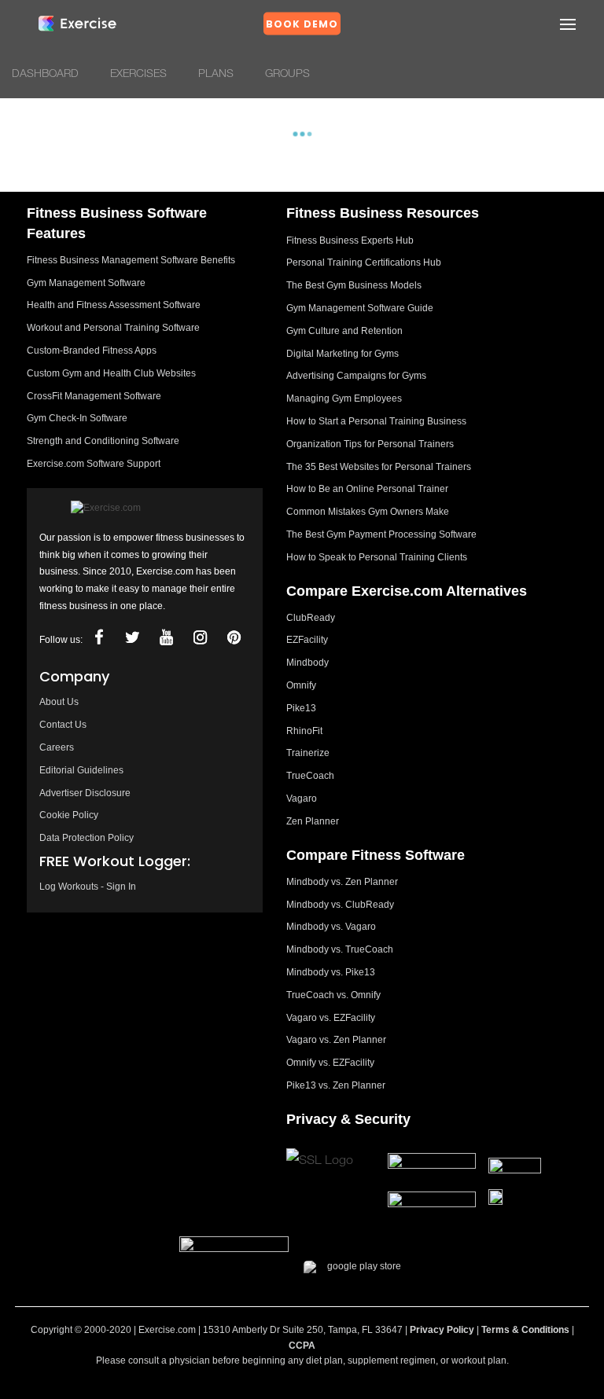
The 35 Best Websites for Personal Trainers (378, 466)
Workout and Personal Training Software (113, 327)
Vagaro (301, 798)
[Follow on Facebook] (98, 638)
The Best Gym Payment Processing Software (381, 534)
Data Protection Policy (86, 837)
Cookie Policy (68, 815)
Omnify (301, 685)
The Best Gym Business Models (354, 285)
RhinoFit (304, 730)
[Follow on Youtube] (166, 638)
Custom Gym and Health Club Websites (111, 373)
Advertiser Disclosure (85, 793)
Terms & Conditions (525, 1329)
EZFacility (307, 639)
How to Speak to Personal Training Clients (376, 557)
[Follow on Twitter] (132, 638)
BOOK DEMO (302, 24)
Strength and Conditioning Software (103, 440)
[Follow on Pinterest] (233, 638)
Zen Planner (312, 821)
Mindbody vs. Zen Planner (342, 881)
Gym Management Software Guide (359, 308)
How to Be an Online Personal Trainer (367, 488)
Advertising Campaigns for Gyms (356, 375)
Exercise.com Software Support (93, 463)
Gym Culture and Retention (344, 330)
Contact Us (63, 724)
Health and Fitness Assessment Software (114, 304)
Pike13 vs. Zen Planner (335, 1085)
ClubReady (310, 617)
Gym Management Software (86, 282)
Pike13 (301, 708)
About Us (59, 701)
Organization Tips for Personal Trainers (370, 444)
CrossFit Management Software (94, 396)
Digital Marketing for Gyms (342, 353)
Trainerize (308, 752)
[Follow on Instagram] (199, 638)
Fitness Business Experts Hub (350, 240)
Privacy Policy (442, 1329)
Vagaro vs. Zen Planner (336, 1039)
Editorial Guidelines (81, 770)
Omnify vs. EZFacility (330, 1062)
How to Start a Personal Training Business (376, 421)
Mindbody (307, 662)
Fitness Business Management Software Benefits (131, 260)
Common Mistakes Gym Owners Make (367, 511)
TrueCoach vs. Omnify (333, 995)
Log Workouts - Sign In (87, 886)
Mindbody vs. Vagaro (331, 926)
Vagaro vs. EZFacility (330, 1017)
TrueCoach (310, 775)
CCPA (302, 1345)
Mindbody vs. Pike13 (330, 972)
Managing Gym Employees (344, 398)
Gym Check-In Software (77, 418)
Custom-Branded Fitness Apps (92, 350)
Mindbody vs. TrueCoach (339, 949)
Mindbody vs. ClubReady (340, 904)
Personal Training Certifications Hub (363, 262)
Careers (56, 747)
